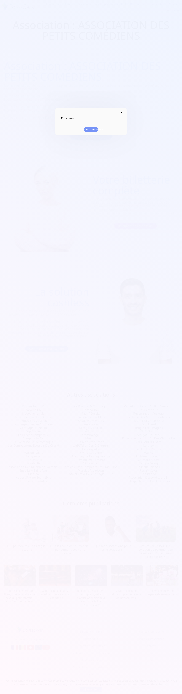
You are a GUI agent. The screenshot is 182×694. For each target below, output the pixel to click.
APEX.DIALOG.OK (91, 129)
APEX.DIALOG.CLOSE (121, 112)
